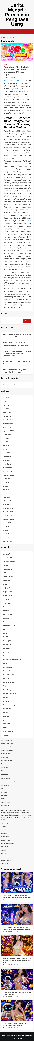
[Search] (31, 31)
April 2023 (6, 537)
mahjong (5, 584)
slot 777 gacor (7, 641)
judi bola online (8, 576)
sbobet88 (6, 610)
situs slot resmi (6, 802)
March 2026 (7, 412)
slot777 (5, 712)
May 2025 (6, 445)
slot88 (3, 799)
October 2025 (7, 427)
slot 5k (5, 633)
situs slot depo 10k (9, 625)
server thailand (6, 747)
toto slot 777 (5, 753)
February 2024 (7, 501)
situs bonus (6, 618)
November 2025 (8, 423)
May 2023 (6, 534)
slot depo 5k (7, 671)
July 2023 (6, 526)
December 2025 (8, 420)
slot (2, 788)
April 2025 (6, 449)
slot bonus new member (10, 656)
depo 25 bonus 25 (8, 569)
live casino (6, 580)
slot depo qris (5, 840)
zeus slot (6, 735)
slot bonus (6, 652)
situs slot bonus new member (12, 622)
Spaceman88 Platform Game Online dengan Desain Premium (17, 363)
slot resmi (6, 701)
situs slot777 (5, 863)
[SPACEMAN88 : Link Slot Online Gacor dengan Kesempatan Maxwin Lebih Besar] (17, 914)
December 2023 (8, 508)
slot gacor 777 (6, 785)
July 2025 (6, 438)
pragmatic (4, 757)
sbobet (5, 607)
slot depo (4, 850)
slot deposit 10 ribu (7, 743)
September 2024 (8, 475)
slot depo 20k (7, 667)
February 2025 (7, 456)
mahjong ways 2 (8, 595)
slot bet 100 (5, 823)
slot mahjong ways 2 (9, 693)
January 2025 (7, 460)
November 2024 (8, 467)
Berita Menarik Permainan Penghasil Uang (17, 15)
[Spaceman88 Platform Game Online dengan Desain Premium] (17, 979)
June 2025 (6, 442)
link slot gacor (5, 853)
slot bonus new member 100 (12, 659)
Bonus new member (7, 843)
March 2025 (7, 453)
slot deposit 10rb (8, 674)
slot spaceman (5, 778)
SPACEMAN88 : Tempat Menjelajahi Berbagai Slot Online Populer (14, 371)
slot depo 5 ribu (6, 857)
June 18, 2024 (14, 77)
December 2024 (8, 464)
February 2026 (7, 416)
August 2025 (7, 434)
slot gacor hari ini (8, 682)
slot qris (5, 697)
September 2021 (8, 541)
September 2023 (8, 519)
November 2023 (8, 512)
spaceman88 (7, 723)
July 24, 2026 (12, 964)
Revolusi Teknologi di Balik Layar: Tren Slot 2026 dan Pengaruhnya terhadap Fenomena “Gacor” (17, 353)
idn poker (4, 833)
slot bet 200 (7, 644)
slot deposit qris (6, 740)
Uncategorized (8, 731)
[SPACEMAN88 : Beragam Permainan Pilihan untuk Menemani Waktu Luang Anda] (17, 882)
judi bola (5, 573)
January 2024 (7, 504)
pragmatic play (6, 836)
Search (4, 314)
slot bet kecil (7, 648)
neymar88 (6, 599)
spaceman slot (7, 720)
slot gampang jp (8, 686)
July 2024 (6, 482)
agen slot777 (7, 554)
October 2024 (7, 471)
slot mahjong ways (9, 690)
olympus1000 (7, 603)
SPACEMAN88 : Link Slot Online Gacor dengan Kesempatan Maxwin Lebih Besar (16, 344)
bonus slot (6, 565)
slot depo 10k (7, 663)
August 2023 (7, 523)
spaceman (6, 716)
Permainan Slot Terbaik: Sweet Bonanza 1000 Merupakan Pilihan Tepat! (16, 71)
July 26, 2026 (12, 931)
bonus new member (7, 764)
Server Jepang (7, 614)
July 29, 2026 (12, 899)
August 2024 (7, 478)
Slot (5, 64)
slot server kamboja (9, 705)
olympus (4, 792)
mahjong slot (7, 588)
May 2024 (6, 490)
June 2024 (6, 486)
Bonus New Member (9, 558)
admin (6, 77)
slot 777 (5, 637)
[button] (3, 31)
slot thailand (7, 708)
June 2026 (6, 401)
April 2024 (6, 493)
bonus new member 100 (10, 561)
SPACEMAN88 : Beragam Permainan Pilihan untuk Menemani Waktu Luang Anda (17, 336)
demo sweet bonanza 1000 (14, 80)
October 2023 (7, 515)
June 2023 (6, 530)
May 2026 (6, 405)
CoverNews (28, 1035)
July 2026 (6, 398)
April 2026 (6, 409)
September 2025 (8, 431)
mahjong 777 (5, 767)
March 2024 (7, 497)
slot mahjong (5, 805)
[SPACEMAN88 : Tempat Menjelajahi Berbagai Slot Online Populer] (17, 1010)
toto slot (5, 727)
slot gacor (6, 678)
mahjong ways (7, 592)
